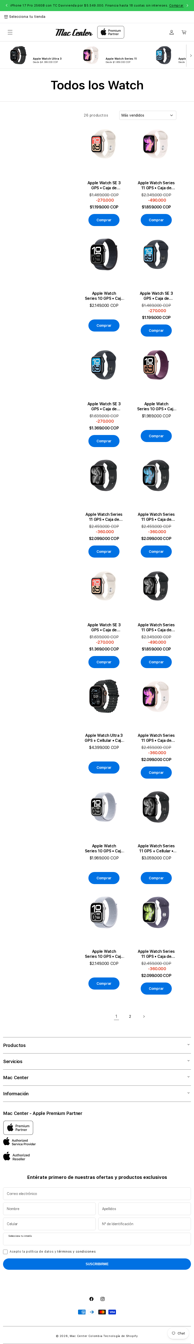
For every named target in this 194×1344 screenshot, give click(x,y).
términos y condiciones (76, 1251)
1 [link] (116, 1016)
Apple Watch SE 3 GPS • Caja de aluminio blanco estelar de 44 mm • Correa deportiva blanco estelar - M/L (104, 628)
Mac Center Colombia (86, 1336)
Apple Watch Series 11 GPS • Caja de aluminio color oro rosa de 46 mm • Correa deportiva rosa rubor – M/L (156, 738)
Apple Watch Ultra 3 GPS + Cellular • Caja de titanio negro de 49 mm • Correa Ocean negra (104, 738)
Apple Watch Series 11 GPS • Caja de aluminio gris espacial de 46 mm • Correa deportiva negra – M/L (156, 517)
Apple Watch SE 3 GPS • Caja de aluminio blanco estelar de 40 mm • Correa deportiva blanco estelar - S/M (104, 185)
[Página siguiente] (143, 1016)
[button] (10, 32)
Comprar (176, 5)
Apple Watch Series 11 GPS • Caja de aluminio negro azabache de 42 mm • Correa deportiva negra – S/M (156, 628)
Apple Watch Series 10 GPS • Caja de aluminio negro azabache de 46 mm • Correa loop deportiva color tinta (103, 296)
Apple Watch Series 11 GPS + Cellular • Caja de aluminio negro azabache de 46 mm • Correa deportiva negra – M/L (156, 849)
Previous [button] (6, 5)
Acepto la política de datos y (53, 1251)
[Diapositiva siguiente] (190, 55)
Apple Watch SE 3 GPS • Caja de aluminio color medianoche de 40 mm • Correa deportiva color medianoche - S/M (156, 296)
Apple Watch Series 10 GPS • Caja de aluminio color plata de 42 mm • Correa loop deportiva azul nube (104, 849)
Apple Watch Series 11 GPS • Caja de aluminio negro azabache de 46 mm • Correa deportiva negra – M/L (104, 517)
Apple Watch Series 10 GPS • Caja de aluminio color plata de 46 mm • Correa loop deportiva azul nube (104, 954)
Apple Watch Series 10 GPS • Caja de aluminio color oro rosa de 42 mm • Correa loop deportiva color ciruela (156, 407)
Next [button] (187, 5)
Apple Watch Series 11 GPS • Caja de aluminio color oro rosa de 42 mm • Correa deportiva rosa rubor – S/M (156, 185)
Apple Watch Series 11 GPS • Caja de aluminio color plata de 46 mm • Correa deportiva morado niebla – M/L (156, 954)
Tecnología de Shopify (120, 1336)
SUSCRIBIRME (97, 1264)
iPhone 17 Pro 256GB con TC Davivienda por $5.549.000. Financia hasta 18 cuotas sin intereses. (97, 5)
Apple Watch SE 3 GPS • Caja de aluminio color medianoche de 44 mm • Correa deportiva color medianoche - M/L (104, 407)
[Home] (74, 32)
